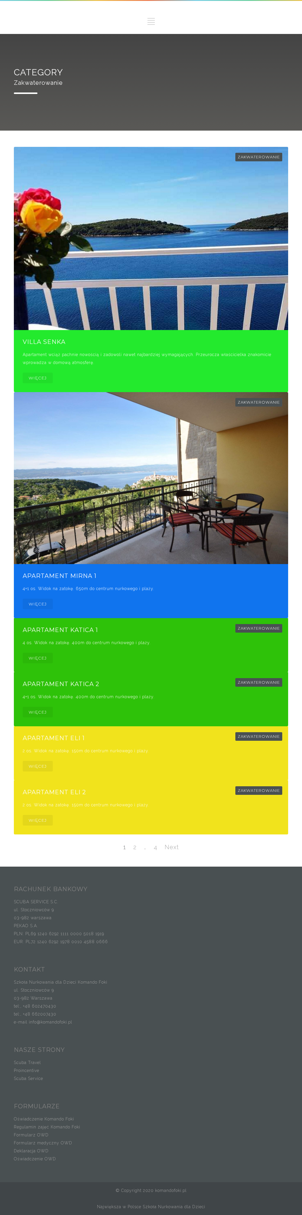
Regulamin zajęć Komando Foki (47, 1127)
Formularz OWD (31, 1135)
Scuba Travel (27, 1062)
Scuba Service (28, 1078)
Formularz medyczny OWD (43, 1143)
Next (172, 847)
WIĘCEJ (38, 378)
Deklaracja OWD (31, 1151)
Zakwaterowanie (259, 157)
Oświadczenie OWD (35, 1158)
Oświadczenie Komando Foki (44, 1119)
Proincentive (26, 1070)
